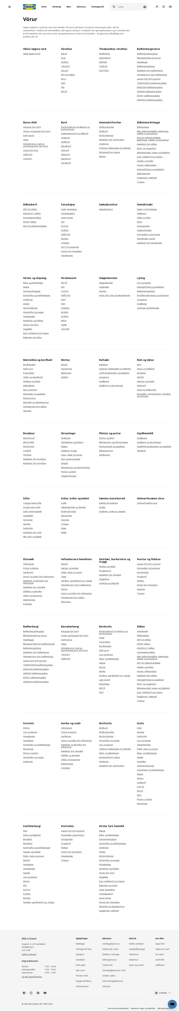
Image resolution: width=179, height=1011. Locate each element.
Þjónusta (81, 6)
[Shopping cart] (170, 7)
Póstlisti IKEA (82, 975)
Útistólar (65, 520)
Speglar (64, 463)
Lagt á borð (104, 680)
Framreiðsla (28, 373)
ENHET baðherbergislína (148, 96)
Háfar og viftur (144, 218)
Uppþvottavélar (144, 230)
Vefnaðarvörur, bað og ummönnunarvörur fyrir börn (74, 649)
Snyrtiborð (66, 163)
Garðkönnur (104, 455)
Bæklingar (80, 943)
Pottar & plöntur (31, 568)
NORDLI (65, 62)
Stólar (64, 503)
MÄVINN (103, 62)
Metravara (66, 602)
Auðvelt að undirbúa (108, 503)
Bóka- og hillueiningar (33, 283)
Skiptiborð (66, 159)
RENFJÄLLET (29, 438)
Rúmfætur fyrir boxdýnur (34, 463)
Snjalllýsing (142, 304)
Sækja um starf (162, 949)
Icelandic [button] (163, 993)
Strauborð (142, 577)
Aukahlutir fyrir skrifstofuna (111, 140)
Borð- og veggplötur (146, 148)
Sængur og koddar (146, 381)
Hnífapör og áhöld (31, 381)
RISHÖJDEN (28, 446)
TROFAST (65, 66)
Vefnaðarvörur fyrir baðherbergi (152, 75)
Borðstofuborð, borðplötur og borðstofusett (75, 128)
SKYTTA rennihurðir (70, 247)
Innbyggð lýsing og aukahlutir (150, 169)
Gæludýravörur (106, 209)
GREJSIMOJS (105, 58)
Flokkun (140, 581)
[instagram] (31, 993)
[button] (44, 7)
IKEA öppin (81, 965)
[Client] (157, 7)
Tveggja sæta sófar (32, 503)
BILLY (63, 79)
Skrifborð (65, 142)
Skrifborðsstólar (106, 127)
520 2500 (26, 950)
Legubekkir (104, 287)
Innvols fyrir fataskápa (71, 251)
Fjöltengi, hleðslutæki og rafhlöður (115, 148)
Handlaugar (142, 62)
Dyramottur (66, 369)
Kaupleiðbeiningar (137, 949)
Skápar (26, 287)
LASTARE (65, 329)
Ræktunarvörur (106, 451)
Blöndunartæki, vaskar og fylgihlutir (153, 153)
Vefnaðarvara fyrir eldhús (35, 407)
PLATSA (64, 226)
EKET (63, 83)
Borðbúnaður (29, 365)
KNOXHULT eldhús (32, 213)
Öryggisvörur (105, 571)
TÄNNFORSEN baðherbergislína (152, 83)
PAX (62, 87)
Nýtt (69, 6)
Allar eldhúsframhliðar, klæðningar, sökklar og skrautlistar (153, 132)
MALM (64, 54)
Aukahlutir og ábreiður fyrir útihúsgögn (35, 582)
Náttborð (65, 154)
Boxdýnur (141, 373)
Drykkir (102, 507)
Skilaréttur (133, 959)
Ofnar (139, 222)
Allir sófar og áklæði (32, 537)
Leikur (26, 140)
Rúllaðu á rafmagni (110, 954)
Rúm (139, 365)
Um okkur (159, 954)
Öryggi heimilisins (83, 981)
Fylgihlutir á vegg (69, 451)
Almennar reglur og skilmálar (143, 1008)
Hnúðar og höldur (145, 161)
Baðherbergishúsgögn (147, 54)
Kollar (63, 528)
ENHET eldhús (29, 222)
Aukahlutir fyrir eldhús (147, 144)
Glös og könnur (30, 390)
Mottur (64, 365)
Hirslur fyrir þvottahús (147, 585)
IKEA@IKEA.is (28, 947)
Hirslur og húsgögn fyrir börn (36, 131)
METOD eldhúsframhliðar (35, 226)
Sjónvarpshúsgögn (31, 291)
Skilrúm (102, 156)
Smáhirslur (104, 144)
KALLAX (64, 70)
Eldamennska (29, 600)
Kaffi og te (28, 369)
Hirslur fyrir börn (31, 325)
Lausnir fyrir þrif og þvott (149, 79)
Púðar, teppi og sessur (71, 572)
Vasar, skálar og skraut (71, 455)
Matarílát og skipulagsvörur (36, 402)
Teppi (63, 577)
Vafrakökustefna (164, 1008)
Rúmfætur (28, 843)
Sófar (139, 728)
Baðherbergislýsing (146, 66)
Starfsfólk (159, 959)
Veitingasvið (97, 6)
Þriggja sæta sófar (32, 507)
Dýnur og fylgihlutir (146, 369)
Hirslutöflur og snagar (33, 312)
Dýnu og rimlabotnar (146, 390)
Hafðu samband (29, 954)
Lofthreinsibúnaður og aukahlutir (114, 373)
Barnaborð (66, 146)
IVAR (63, 304)
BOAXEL (65, 239)
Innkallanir (80, 959)
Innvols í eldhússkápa (146, 165)
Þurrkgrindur (143, 572)
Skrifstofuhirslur (106, 135)
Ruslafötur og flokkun (33, 321)
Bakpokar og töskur (32, 337)
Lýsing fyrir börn (30, 150)
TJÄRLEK (103, 66)
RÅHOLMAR (28, 442)
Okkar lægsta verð (31, 54)
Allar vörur (80, 970)
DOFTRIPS (104, 70)
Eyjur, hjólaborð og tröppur (150, 157)
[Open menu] (9, 7)
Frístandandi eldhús (32, 218)
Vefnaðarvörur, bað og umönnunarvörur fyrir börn (35, 145)
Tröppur (141, 182)
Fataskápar (28, 740)
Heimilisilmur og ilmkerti (72, 442)
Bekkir (64, 532)
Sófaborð (65, 138)
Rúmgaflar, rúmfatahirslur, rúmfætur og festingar (154, 395)
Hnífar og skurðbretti (33, 377)
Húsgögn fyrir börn (32, 127)
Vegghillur (27, 329)
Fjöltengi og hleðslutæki (148, 308)
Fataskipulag (67, 255)
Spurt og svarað (136, 965)
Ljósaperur (142, 300)
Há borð (65, 150)
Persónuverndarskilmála (118, 1008)
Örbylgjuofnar (143, 226)
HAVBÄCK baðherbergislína (149, 100)
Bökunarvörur (29, 398)
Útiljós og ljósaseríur (32, 596)
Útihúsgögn (28, 564)
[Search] (114, 7)
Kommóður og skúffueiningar (36, 295)
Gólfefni (64, 377)
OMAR (64, 325)
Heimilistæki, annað (146, 239)
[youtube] (45, 993)
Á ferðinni (27, 604)
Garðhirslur (28, 572)
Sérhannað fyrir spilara (109, 152)
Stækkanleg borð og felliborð (74, 133)
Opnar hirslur (67, 218)
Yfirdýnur (27, 455)
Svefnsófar (28, 528)
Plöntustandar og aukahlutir (112, 446)
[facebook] (24, 993)
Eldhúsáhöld (28, 386)
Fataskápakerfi (68, 213)
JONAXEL (65, 243)
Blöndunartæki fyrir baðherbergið (39, 644)
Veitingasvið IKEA (83, 949)
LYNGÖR (27, 451)
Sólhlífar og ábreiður (32, 591)
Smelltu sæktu (109, 975)
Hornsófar (28, 520)
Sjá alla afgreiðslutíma (32, 976)
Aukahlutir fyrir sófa (32, 532)
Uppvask (27, 411)
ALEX (63, 58)
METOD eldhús (68, 75)
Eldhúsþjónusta (109, 959)
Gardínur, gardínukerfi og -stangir (76, 581)
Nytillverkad (104, 54)
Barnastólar (66, 516)
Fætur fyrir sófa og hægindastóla (114, 295)
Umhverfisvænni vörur (147, 503)
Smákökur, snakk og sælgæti (112, 511)
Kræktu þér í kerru (110, 949)
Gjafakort (80, 954)
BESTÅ (64, 91)
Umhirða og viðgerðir (109, 583)
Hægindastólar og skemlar (73, 507)
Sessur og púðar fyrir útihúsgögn (38, 577)
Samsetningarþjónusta (112, 981)
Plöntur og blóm (68, 472)
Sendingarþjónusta (110, 943)
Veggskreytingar (68, 476)
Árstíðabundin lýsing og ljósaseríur (153, 295)
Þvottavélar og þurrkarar (148, 234)
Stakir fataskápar (69, 209)
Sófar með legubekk (32, 511)
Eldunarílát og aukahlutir (34, 394)
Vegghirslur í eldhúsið (147, 178)
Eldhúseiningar (143, 174)
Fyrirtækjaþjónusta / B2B (114, 970)
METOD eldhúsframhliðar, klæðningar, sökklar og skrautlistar (153, 139)
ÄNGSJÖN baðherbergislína (149, 87)
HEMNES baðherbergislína (149, 91)
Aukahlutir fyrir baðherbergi (150, 70)
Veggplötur (104, 579)
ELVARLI (65, 230)
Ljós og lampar (144, 283)
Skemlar (102, 291)
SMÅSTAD (27, 154)
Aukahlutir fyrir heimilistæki (149, 243)
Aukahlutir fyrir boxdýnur (34, 459)
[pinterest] (38, 993)
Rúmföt (140, 377)
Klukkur (64, 446)
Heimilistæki (142, 631)
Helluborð (141, 213)
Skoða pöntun (82, 986)
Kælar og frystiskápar (147, 209)
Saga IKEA (160, 943)
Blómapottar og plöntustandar (75, 467)
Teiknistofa (107, 965)
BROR (63, 321)
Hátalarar (103, 365)
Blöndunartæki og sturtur (149, 58)
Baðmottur (66, 373)
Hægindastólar (106, 283)
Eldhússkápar (143, 127)
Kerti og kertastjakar (70, 459)
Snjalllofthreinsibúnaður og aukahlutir (154, 446)
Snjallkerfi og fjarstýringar (111, 386)
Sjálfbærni (159, 965)
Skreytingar (104, 684)
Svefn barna (28, 135)
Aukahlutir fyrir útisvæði (34, 587)
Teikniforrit (134, 954)
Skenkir (26, 304)
